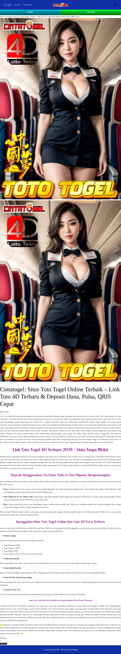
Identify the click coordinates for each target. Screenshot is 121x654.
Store (2, 16)
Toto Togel (4, 416)
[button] (3, 644)
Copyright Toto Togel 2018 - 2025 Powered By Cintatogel (60, 649)
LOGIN (30, 12)
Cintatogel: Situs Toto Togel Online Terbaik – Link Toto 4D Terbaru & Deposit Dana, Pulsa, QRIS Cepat (41, 16)
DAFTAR (90, 12)
